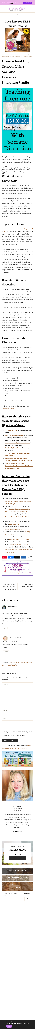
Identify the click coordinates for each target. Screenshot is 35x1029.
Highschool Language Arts (13, 529)
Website (5, 727)
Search (4, 896)
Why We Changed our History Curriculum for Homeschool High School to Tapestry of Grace (19, 465)
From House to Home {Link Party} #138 (27, 585)
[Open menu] (17, 14)
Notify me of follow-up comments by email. (18, 732)
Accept (9, 1026)
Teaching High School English (18, 544)
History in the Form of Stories (19, 539)
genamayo (13, 637)
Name (5, 710)
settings (27, 1023)
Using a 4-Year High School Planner (17, 443)
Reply (4, 628)
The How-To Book (11, 430)
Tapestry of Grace (8, 408)
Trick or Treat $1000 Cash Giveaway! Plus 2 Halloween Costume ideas (9, 586)
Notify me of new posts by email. (14, 735)
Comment (6, 684)
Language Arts (14, 524)
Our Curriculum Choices (13, 448)
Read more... (17, 831)
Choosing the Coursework (14, 435)
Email (5, 718)
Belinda (11, 606)
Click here (11, 21)
